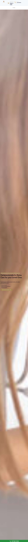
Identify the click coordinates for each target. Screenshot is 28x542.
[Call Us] (15, 2)
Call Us (18, 1)
